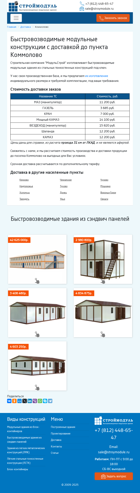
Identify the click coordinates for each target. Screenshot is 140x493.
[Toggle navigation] (16, 18)
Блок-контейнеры (17, 469)
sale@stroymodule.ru (99, 9)
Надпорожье (26, 186)
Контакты (56, 446)
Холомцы (25, 192)
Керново (24, 179)
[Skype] (45, 401)
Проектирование (60, 433)
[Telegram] (50, 401)
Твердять (24, 199)
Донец (63, 192)
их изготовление (96, 76)
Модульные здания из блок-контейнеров (23, 429)
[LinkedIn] (30, 401)
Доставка (56, 440)
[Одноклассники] (14, 401)
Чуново (104, 179)
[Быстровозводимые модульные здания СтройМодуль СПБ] (33, 6)
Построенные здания (63, 427)
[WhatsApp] (40, 401)
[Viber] (35, 401)
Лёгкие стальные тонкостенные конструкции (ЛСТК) (25, 461)
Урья (62, 199)
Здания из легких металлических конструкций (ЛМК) (26, 450)
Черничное (66, 179)
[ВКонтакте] (9, 401)
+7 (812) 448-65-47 (99, 4)
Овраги (104, 199)
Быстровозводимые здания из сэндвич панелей (24, 439)
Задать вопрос (116, 476)
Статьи (55, 453)
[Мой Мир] (19, 401)
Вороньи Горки (108, 192)
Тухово (63, 186)
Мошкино (105, 186)
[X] (24, 401)
